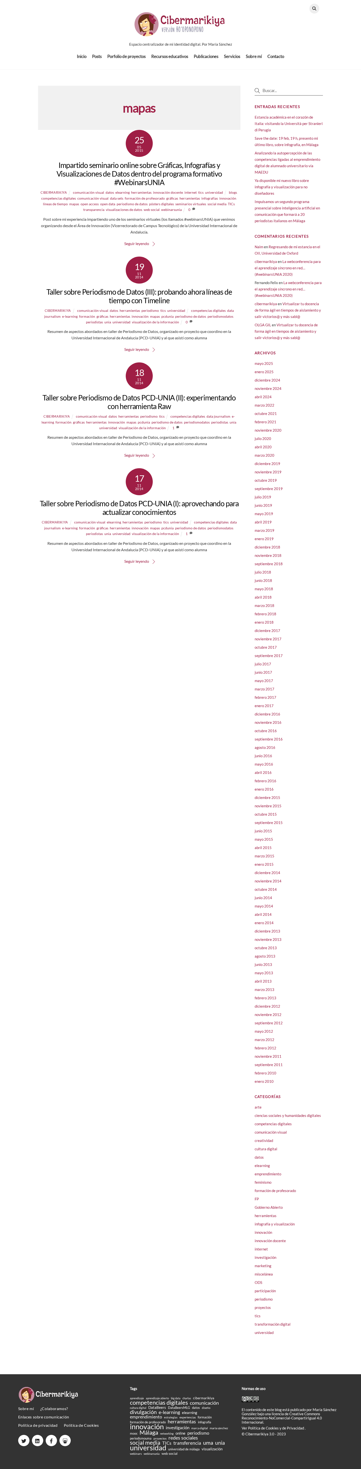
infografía (204, 1422)
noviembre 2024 (268, 388)
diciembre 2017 (267, 630)
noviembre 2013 (268, 939)
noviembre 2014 (268, 881)
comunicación (204, 1403)
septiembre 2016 (269, 739)
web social (152, 209)
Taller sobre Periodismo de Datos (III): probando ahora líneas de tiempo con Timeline (139, 296)
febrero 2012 (265, 1048)
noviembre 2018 (268, 555)
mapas (74, 204)
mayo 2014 (264, 906)
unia (107, 322)
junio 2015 (263, 831)
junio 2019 (263, 505)
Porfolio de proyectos (126, 56)
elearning (122, 192)
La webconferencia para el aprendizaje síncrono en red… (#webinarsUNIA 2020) (288, 267)
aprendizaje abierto (157, 1398)
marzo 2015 (264, 856)
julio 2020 (263, 438)
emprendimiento (268, 1174)
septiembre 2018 (269, 564)
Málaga (148, 1432)
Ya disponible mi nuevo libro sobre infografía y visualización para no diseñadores (282, 186)
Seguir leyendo (136, 243)
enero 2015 (264, 864)
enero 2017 (264, 705)
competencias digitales (58, 198)
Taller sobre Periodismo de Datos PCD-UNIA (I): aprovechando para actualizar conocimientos (139, 507)
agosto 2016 (265, 747)
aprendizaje (137, 1398)
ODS (258, 1282)
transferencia (187, 1443)
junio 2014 (263, 897)
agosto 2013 (265, 956)
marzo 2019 (264, 530)
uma (208, 1443)
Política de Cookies (81, 1425)
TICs (231, 204)
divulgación (143, 1412)
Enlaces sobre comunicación (43, 1416)
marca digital (199, 1428)
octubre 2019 (266, 480)
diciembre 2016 (267, 714)
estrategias (171, 1417)
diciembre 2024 (267, 380)
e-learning (70, 316)
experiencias (188, 1417)
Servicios (232, 56)
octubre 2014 (266, 889)
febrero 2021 (265, 422)
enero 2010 (264, 1081)
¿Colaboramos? (54, 1408)
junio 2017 (263, 672)
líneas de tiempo (55, 204)
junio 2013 (263, 964)
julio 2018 (263, 572)
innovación (227, 198)
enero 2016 (264, 789)
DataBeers (157, 1407)
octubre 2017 (266, 647)
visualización (212, 1449)
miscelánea (264, 1274)
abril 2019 (263, 522)
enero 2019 (264, 538)
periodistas (94, 322)
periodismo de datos (132, 204)
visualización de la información (155, 322)
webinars (136, 1453)
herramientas (141, 192)
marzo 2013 (264, 989)
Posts (97, 56)
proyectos (263, 1307)
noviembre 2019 (268, 472)
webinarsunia (171, 209)
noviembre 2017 (268, 639)
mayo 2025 (264, 363)
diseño (206, 1408)
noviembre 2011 (268, 1056)
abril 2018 (263, 597)
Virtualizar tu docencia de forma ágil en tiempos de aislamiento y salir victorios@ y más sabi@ (288, 310)
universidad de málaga (184, 1449)
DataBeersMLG (179, 1408)
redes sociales (183, 1438)
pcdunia (167, 316)
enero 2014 (264, 922)
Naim (259, 247)
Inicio (81, 56)
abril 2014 (263, 914)
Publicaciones (206, 56)
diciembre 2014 (267, 872)
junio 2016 (263, 756)
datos (110, 192)
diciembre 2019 (267, 463)
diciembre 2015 (267, 797)
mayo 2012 (264, 1031)
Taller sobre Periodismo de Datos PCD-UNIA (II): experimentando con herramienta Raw (139, 402)
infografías (209, 198)
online (180, 1433)
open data (107, 204)
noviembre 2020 (268, 430)
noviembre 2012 (268, 1014)
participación (265, 1291)
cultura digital (266, 1149)
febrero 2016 (265, 781)
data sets (116, 198)
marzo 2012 (264, 1039)
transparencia (93, 209)
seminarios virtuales (190, 204)
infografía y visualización (275, 1224)
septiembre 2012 (269, 1023)
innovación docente (168, 192)
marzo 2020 (264, 455)
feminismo (263, 1182)
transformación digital (273, 1324)
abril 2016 (263, 772)
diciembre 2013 (267, 931)
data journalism (218, 416)
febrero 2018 (265, 614)
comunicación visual (88, 192)
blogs (233, 192)
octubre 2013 (266, 948)
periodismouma (141, 1438)
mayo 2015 (264, 839)
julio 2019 (263, 497)
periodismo (150, 310)
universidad (214, 192)
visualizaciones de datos (124, 209)
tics (201, 192)
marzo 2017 (264, 689)
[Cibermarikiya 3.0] (180, 33)
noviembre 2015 (268, 806)
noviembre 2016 (268, 722)
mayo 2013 (264, 973)
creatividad (264, 1140)
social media (217, 204)
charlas (186, 1398)
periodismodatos (220, 316)
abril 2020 (263, 447)
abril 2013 (263, 981)
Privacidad (296, 1428)
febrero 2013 (265, 998)
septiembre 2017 (269, 655)
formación (87, 316)
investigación (265, 1257)
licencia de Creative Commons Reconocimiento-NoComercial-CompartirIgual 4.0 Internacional (282, 1418)
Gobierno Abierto (269, 1207)
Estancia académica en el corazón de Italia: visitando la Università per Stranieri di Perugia (289, 123)
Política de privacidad (38, 1425)
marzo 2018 (264, 605)
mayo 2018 (264, 589)
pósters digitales (161, 204)
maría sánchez (219, 1428)
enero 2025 (264, 372)
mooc (134, 1433)
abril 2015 (263, 847)
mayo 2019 (264, 513)
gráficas (172, 198)
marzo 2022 (264, 405)
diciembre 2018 (267, 547)
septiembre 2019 (269, 488)
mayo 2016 (264, 764)
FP (257, 1199)
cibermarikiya (54, 192)
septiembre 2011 (269, 1064)
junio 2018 (263, 580)
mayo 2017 (264, 680)
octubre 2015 (266, 814)
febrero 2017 (265, 697)
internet (190, 192)
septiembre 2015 (269, 822)
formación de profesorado (145, 198)
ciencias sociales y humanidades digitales (288, 1115)
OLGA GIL (263, 325)
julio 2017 (263, 664)
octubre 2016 (266, 730)
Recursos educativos (169, 56)
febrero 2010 (265, 1073)
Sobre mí (254, 56)
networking (167, 1433)
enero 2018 (264, 622)
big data (175, 1398)
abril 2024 (263, 397)
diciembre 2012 (267, 1006)
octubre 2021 (266, 413)
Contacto (275, 56)
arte (258, 1107)
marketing (263, 1265)
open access (90, 204)
